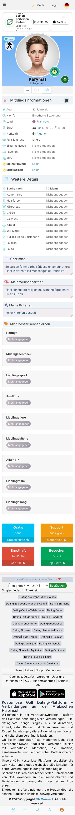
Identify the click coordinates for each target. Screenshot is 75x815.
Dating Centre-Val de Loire (28, 610)
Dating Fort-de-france (26, 616)
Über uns (58, 676)
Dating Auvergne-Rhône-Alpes (38, 596)
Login (54, 5)
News (18, 670)
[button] (4, 4)
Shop (39, 670)
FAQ (37, 685)
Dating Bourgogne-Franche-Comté (26, 603)
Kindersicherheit (44, 680)
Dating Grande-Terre (25, 623)
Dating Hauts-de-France (48, 630)
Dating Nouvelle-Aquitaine (26, 650)
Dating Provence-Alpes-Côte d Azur (37, 663)
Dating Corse (54, 610)
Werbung (43, 676)
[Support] (61, 810)
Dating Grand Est (52, 616)
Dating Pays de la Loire (37, 656)
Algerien (42, 133)
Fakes (29, 670)
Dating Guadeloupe (51, 623)
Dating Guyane (21, 630)
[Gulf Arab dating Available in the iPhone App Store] (24, 691)
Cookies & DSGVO (21, 676)
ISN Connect (44, 799)
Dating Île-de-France (25, 636)
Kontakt (63, 680)
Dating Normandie (49, 643)
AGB (28, 680)
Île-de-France (55, 128)
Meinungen (53, 670)
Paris (40, 127)
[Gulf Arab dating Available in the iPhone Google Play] (51, 691)
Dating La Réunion (51, 636)
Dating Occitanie (55, 650)
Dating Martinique (25, 643)
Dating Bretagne (59, 603)
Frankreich (43, 121)
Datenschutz (13, 680)
